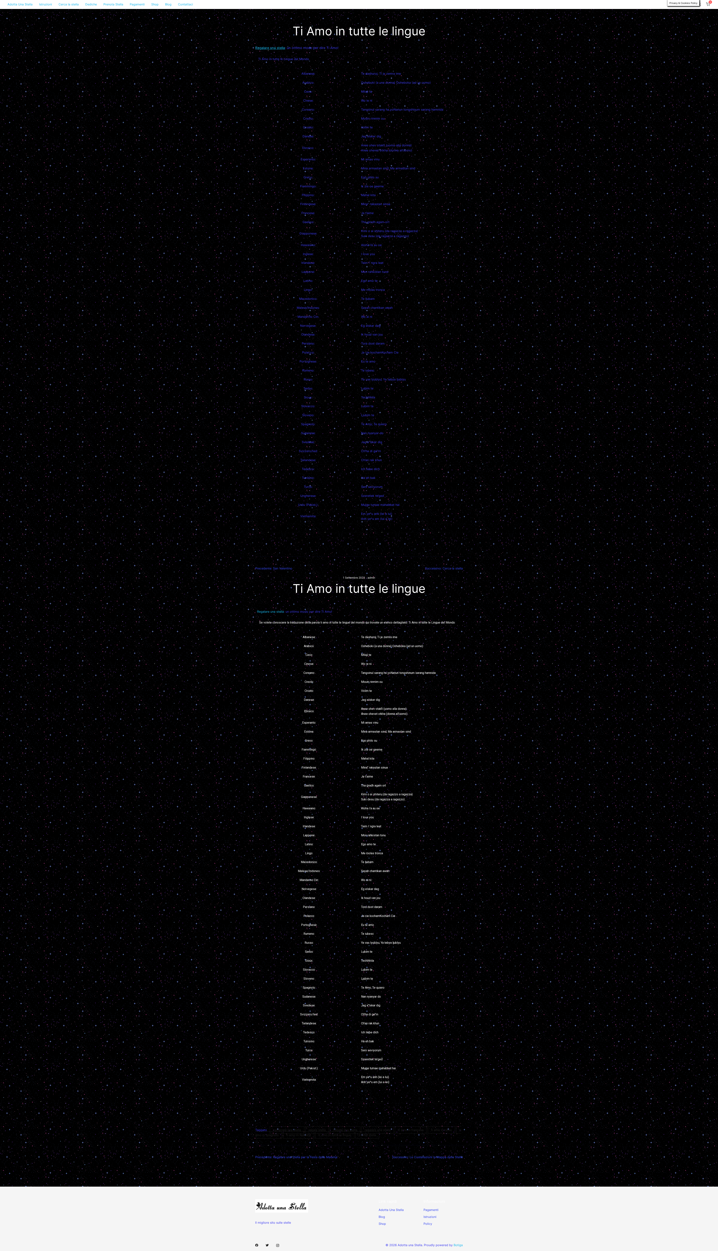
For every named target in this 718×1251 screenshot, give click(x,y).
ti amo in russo (441, 1130)
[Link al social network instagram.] (277, 1245)
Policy (428, 1224)
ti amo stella (367, 1135)
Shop (155, 4)
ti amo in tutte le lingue (334, 1135)
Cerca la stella (69, 4)
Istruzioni (45, 4)
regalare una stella (378, 1130)
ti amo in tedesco (298, 1135)
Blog (168, 4)
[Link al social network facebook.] (256, 1245)
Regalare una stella (270, 48)
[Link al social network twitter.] (267, 1245)
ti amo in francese (411, 1130)
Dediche (91, 4)
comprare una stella (287, 1130)
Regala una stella (345, 1130)
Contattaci (185, 4)
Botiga (458, 1245)
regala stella (317, 1130)
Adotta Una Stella (20, 4)
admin (371, 577)
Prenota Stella (113, 4)
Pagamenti (137, 4)
